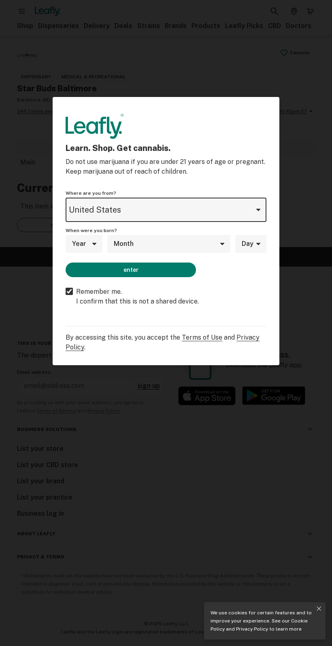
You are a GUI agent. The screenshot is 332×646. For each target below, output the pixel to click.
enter (130, 270)
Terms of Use (202, 337)
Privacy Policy (252, 629)
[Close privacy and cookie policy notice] (319, 608)
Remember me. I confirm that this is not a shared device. (137, 296)
